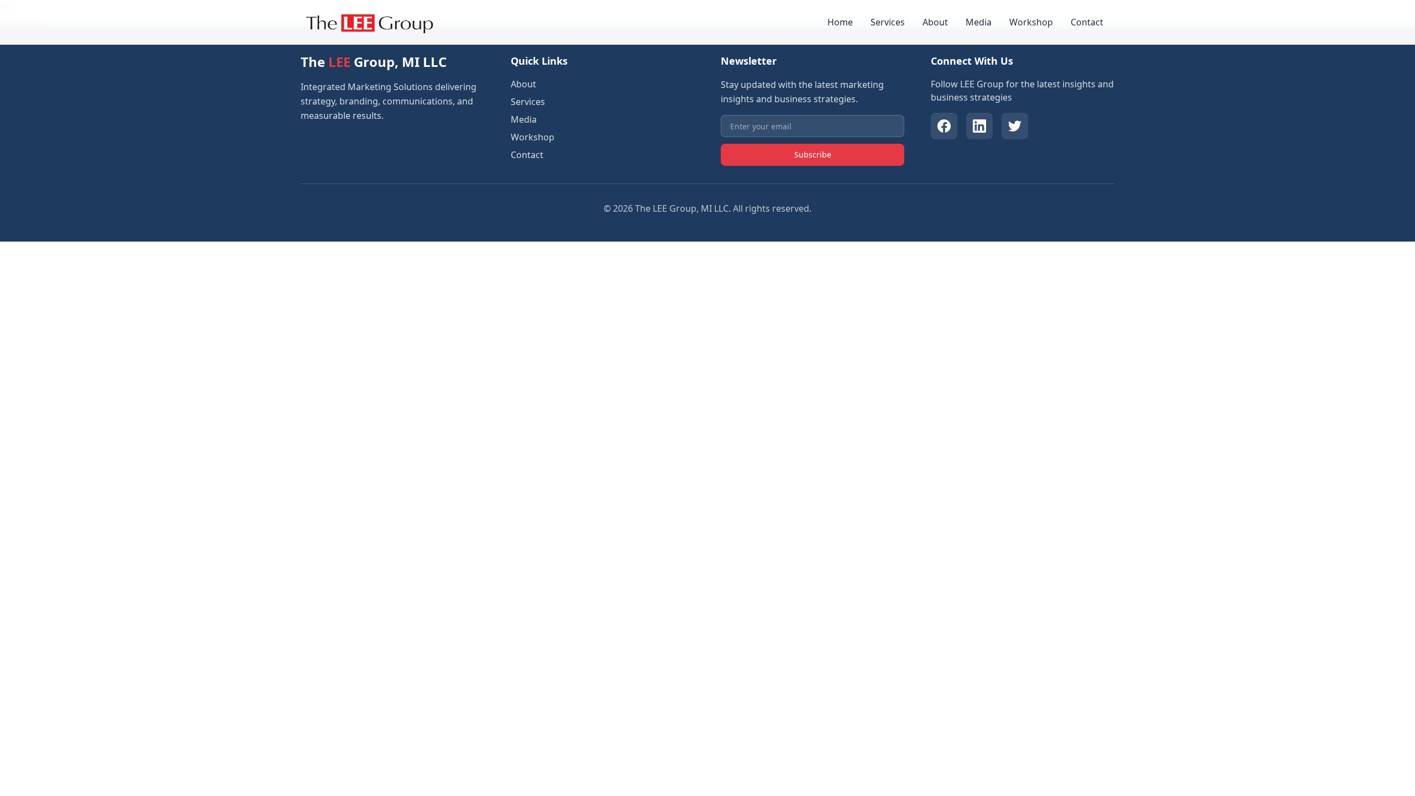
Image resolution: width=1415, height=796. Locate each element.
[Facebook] (944, 126)
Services (888, 22)
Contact (1087, 22)
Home (840, 22)
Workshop (1031, 22)
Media (979, 22)
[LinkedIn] (979, 126)
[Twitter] (1015, 126)
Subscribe (812, 154)
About (935, 22)
